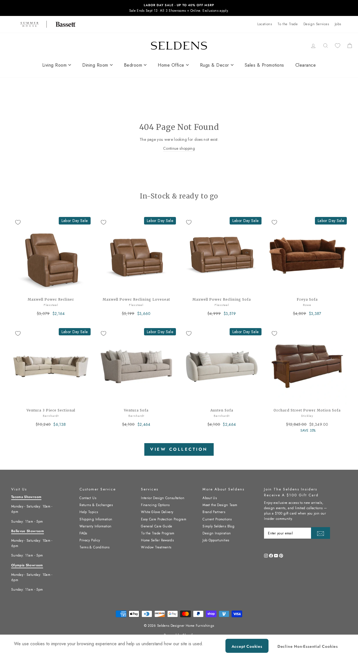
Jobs (338, 24)
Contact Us (87, 498)
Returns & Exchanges (96, 505)
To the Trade (287, 24)
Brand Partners (213, 512)
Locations (264, 24)
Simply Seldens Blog (218, 526)
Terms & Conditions (94, 547)
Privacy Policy (89, 540)
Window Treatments (156, 547)
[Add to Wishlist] (18, 222)
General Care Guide (156, 526)
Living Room (54, 65)
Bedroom (133, 65)
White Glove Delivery (157, 512)
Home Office (171, 65)
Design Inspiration (216, 533)
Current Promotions (217, 519)
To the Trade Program (157, 533)
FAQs (83, 533)
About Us (209, 498)
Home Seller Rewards (157, 540)
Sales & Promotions (264, 65)
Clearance (305, 65)
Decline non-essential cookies (307, 646)
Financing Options (155, 505)
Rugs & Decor (214, 65)
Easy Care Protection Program (163, 519)
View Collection (179, 449)
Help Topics (88, 512)
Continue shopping (179, 148)
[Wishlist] (337, 45)
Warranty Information (95, 526)
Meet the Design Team (219, 505)
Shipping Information (95, 519)
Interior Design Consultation (162, 498)
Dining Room (95, 65)
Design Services (316, 24)
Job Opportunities (215, 540)
